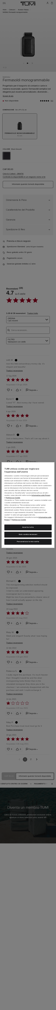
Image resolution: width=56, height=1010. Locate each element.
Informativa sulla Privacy (41, 495)
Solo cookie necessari (28, 534)
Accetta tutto (28, 527)
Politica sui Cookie (13, 498)
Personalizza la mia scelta (28, 542)
